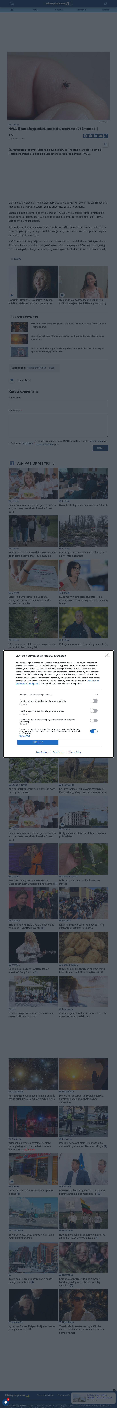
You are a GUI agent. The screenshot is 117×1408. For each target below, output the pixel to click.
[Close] (108, 656)
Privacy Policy (74, 752)
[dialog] (58, 704)
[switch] (94, 701)
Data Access (58, 752)
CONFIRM (38, 742)
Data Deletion (42, 752)
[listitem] (58, 694)
